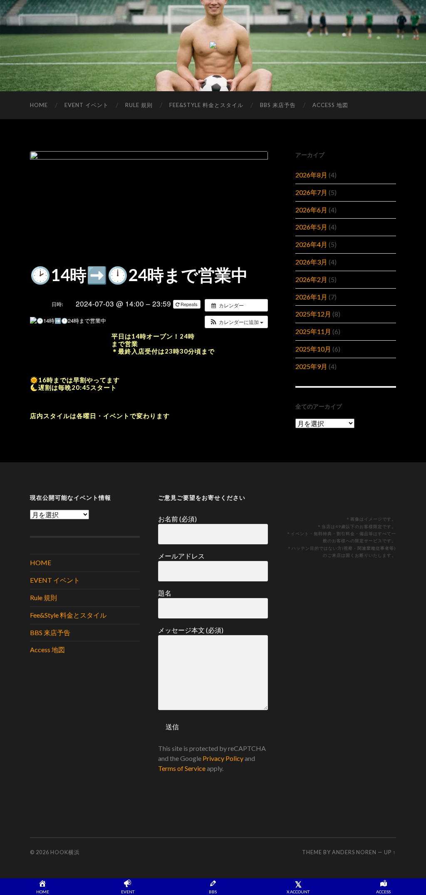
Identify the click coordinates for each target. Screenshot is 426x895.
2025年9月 (311, 366)
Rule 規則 (139, 105)
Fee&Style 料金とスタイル (206, 105)
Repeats (189, 304)
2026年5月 (311, 227)
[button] (236, 322)
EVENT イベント (86, 105)
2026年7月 (311, 192)
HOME (39, 105)
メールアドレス (181, 556)
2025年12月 (313, 314)
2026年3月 (311, 262)
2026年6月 (311, 210)
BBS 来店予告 (278, 105)
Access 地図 (330, 105)
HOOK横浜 (65, 852)
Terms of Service (182, 768)
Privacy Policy (223, 758)
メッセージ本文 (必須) (190, 630)
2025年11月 (313, 331)
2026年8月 (311, 175)
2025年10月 (313, 349)
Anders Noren (354, 852)
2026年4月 (311, 244)
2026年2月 (311, 279)
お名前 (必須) (177, 519)
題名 (164, 593)
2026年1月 (311, 297)
